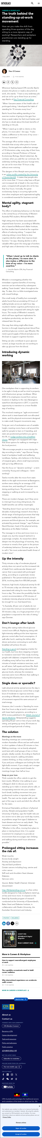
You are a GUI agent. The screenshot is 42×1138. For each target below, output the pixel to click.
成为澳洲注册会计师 (9, 1051)
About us (6, 1015)
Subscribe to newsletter (11, 1059)
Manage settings (21, 1122)
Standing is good (9, 649)
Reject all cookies (21, 1128)
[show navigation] (38, 3)
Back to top (19, 999)
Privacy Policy (7, 1117)
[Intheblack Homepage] (6, 3)
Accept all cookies (21, 1134)
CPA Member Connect (11, 1026)
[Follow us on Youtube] (8, 1087)
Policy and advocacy (9, 1043)
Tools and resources (9, 1039)
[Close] (39, 1106)
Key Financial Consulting (24, 99)
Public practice (7, 1047)
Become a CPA (7, 1031)
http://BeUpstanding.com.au (13, 890)
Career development (9, 1035)
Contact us (7, 1019)
